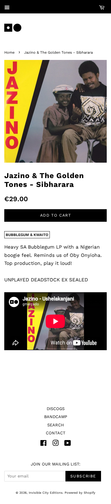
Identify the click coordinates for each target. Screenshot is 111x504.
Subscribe (83, 476)
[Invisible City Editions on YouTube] (67, 444)
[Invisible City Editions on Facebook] (43, 444)
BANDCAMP (55, 416)
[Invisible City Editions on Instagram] (55, 444)
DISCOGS (56, 408)
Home (9, 52)
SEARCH (55, 425)
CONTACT (55, 433)
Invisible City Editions (46, 493)
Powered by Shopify (80, 493)
